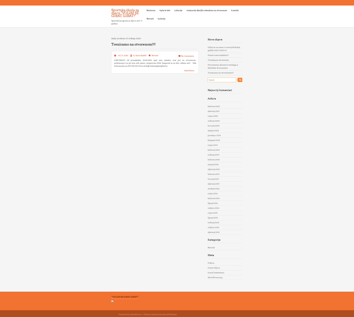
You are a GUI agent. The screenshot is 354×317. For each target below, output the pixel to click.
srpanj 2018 (213, 164)
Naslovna (151, 10)
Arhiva (212, 98)
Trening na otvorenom (218, 60)
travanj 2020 (214, 126)
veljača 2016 (213, 208)
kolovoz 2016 (214, 198)
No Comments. (187, 56)
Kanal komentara (216, 272)
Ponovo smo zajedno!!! (218, 55)
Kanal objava (214, 268)
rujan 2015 (213, 213)
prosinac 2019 (214, 135)
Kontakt (235, 10)
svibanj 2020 (214, 121)
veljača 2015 (213, 227)
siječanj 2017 (213, 184)
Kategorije (214, 239)
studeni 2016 (214, 189)
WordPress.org (215, 277)
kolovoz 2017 (213, 174)
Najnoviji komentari (220, 90)
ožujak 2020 (213, 130)
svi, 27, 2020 (123, 55)
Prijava (211, 263)
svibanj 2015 (213, 222)
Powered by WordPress (130, 314)
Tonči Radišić (141, 55)
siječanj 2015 (214, 232)
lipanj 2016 (213, 203)
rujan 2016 (213, 193)
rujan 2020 (213, 116)
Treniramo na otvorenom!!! (133, 44)
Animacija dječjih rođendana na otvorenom (207, 10)
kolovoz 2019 (214, 150)
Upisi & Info (164, 10)
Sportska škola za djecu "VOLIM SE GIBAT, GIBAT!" (125, 13)
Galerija (161, 19)
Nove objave (215, 39)
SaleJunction (157, 314)
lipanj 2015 (213, 218)
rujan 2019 (213, 145)
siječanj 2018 (214, 169)
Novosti (150, 19)
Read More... (189, 71)
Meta (211, 255)
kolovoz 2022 (214, 106)
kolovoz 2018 (214, 159)
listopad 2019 (214, 140)
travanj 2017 (213, 179)
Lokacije (178, 10)
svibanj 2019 (213, 155)
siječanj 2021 (214, 111)
